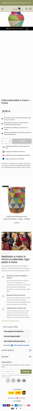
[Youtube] (24, 381)
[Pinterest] (19, 381)
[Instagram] (13, 381)
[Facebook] (8, 381)
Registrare (26, 372)
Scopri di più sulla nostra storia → (10, 321)
